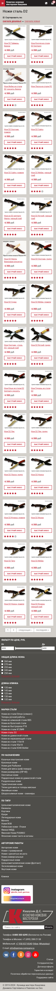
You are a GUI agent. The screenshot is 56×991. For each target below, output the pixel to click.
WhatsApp (44, 943)
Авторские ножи (9, 847)
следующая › (25, 630)
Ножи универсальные (12, 857)
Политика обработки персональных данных (32, 974)
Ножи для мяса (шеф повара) (16, 769)
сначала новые (32, 21)
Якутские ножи (8, 869)
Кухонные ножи (9, 762)
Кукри (4, 814)
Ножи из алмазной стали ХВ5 (16, 720)
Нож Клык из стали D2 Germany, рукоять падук (14, 391)
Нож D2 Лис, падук (39, 431)
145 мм (8, 690)
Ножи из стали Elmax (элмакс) (16, 714)
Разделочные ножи (11, 781)
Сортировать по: (13, 17)
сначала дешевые (12, 21)
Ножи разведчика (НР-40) (14, 772)
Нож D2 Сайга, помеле (14, 173)
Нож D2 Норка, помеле (14, 604)
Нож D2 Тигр (9, 561)
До (43, 644)
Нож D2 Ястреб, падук (40, 345)
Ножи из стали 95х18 (12, 745)
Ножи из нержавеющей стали (16, 738)
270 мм (8, 664)
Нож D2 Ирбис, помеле (41, 302)
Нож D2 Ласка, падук (13, 475)
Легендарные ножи (11, 817)
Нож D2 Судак (10, 302)
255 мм (8, 667)
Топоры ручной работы (13, 717)
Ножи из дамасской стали (14, 735)
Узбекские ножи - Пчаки (13, 826)
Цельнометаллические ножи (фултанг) (21, 863)
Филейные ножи (9, 790)
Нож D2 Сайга (37, 129)
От (2, 644)
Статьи (50, 959)
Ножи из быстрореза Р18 (14, 726)
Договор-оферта (45, 966)
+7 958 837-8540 (24, 943)
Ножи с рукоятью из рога (14, 854)
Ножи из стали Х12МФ (12, 729)
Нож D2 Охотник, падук (41, 259)
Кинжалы (6, 808)
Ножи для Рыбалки (11, 765)
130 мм (8, 696)
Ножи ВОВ (6, 823)
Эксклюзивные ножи (12, 866)
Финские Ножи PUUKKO (13, 833)
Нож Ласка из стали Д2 (41, 86)
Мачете (5, 820)
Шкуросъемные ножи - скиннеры (18, 793)
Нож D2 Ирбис (37, 561)
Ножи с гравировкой (11, 850)
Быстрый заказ (14, 56)
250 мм (8, 673)
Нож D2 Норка (37, 475)
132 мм (8, 699)
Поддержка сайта (44, 977)
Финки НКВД (7, 830)
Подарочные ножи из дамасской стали (21, 778)
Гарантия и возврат (43, 970)
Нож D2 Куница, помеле (14, 518)
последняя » (42, 630)
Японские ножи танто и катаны (17, 836)
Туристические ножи (11, 784)
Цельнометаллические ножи (15, 805)
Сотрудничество (45, 963)
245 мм (8, 670)
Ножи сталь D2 (9, 732)
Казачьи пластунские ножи (15, 759)
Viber (35, 943)
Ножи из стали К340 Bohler (14, 748)
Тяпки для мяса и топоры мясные (18, 787)
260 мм (8, 661)
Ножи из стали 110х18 (12, 741)
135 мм (8, 687)
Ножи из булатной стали (13, 723)
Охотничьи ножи (9, 775)
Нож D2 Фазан (37, 518)
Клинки (5, 876)
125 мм (8, 693)
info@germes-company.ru (22, 948)
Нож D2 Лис (9, 431)
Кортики (5, 811)
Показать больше (10, 676)
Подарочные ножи (10, 860)
